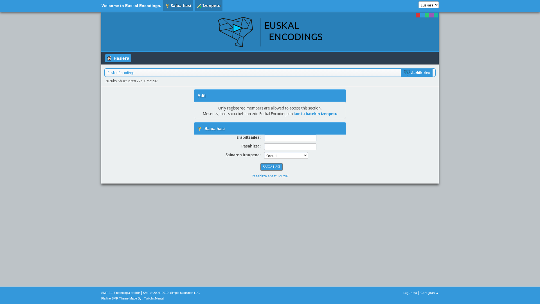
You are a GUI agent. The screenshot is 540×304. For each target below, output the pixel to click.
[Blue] (422, 15)
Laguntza (410, 292)
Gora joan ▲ (429, 292)
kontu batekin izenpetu (316, 113)
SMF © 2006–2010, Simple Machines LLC (171, 292)
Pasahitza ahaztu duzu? (270, 176)
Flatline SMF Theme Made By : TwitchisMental (132, 298)
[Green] (427, 15)
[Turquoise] (436, 15)
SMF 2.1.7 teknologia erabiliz (120, 292)
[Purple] (431, 15)
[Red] (418, 15)
